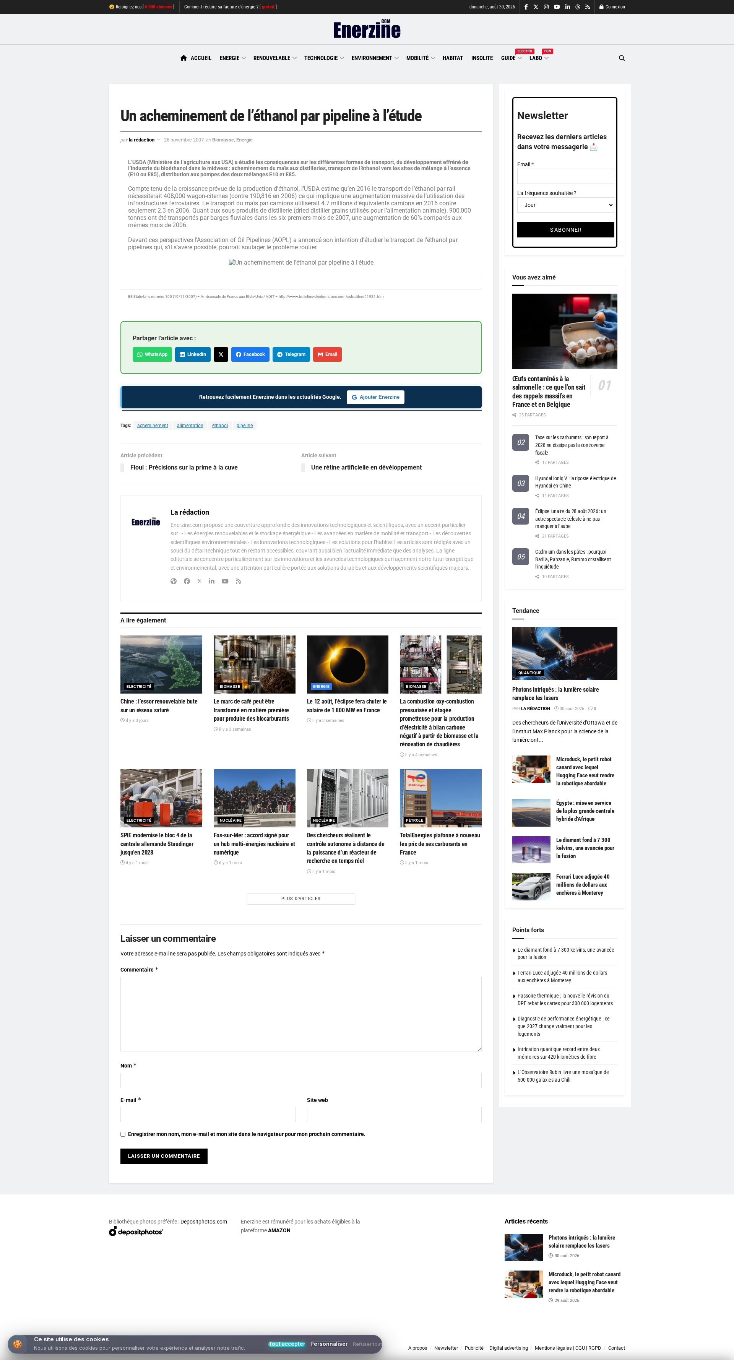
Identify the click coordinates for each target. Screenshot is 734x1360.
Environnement (372, 58)
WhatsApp (155, 354)
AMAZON (279, 1230)
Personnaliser (329, 1344)
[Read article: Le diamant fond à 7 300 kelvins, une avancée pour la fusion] (531, 850)
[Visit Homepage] (367, 29)
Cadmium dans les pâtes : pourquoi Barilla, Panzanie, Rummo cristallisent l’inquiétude (573, 559)
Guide (511, 57)
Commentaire (139, 969)
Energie (229, 58)
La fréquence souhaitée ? (546, 193)
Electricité (139, 686)
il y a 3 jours (137, 720)
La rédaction (141, 140)
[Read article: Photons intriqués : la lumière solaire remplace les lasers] (564, 653)
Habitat (453, 58)
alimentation (190, 425)
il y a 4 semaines (420, 754)
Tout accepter (286, 1344)
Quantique (530, 673)
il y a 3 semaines (234, 729)
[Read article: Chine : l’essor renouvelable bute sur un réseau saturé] (161, 664)
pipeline (245, 425)
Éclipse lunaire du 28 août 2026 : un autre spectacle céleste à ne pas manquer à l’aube (570, 518)
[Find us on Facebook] (526, 7)
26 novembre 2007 (184, 140)
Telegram (294, 354)
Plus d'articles (301, 898)
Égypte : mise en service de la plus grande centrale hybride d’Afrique (585, 810)
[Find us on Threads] (577, 7)
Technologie (321, 58)
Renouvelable (271, 58)
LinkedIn (195, 354)
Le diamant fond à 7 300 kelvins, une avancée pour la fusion (585, 848)
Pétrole (414, 820)
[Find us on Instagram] (546, 7)
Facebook (253, 354)
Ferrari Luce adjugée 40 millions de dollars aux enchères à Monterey (583, 884)
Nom (128, 1065)
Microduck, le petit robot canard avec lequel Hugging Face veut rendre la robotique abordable (584, 1282)
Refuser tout (367, 1344)
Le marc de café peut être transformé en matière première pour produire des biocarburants (251, 710)
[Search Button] (622, 58)
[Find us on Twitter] (536, 7)
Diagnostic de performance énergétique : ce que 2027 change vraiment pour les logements (564, 1026)
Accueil (201, 58)
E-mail (130, 1099)
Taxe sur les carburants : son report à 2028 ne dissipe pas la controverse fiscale (571, 444)
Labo (538, 57)
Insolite (482, 58)
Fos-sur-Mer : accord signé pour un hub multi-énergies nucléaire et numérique (254, 844)
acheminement (152, 425)
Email (330, 354)
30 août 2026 (571, 708)
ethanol (220, 425)
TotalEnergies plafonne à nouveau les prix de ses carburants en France (440, 844)
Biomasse (223, 140)
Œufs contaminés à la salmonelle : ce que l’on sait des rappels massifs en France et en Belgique (549, 392)
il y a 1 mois (137, 862)
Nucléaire (231, 820)
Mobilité (417, 58)
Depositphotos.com (203, 1222)
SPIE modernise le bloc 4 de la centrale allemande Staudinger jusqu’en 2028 (156, 844)
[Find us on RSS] (587, 7)
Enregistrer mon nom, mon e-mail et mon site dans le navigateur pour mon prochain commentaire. (246, 1134)
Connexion (614, 7)
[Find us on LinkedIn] (567, 7)
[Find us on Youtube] (557, 7)
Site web (317, 1100)
